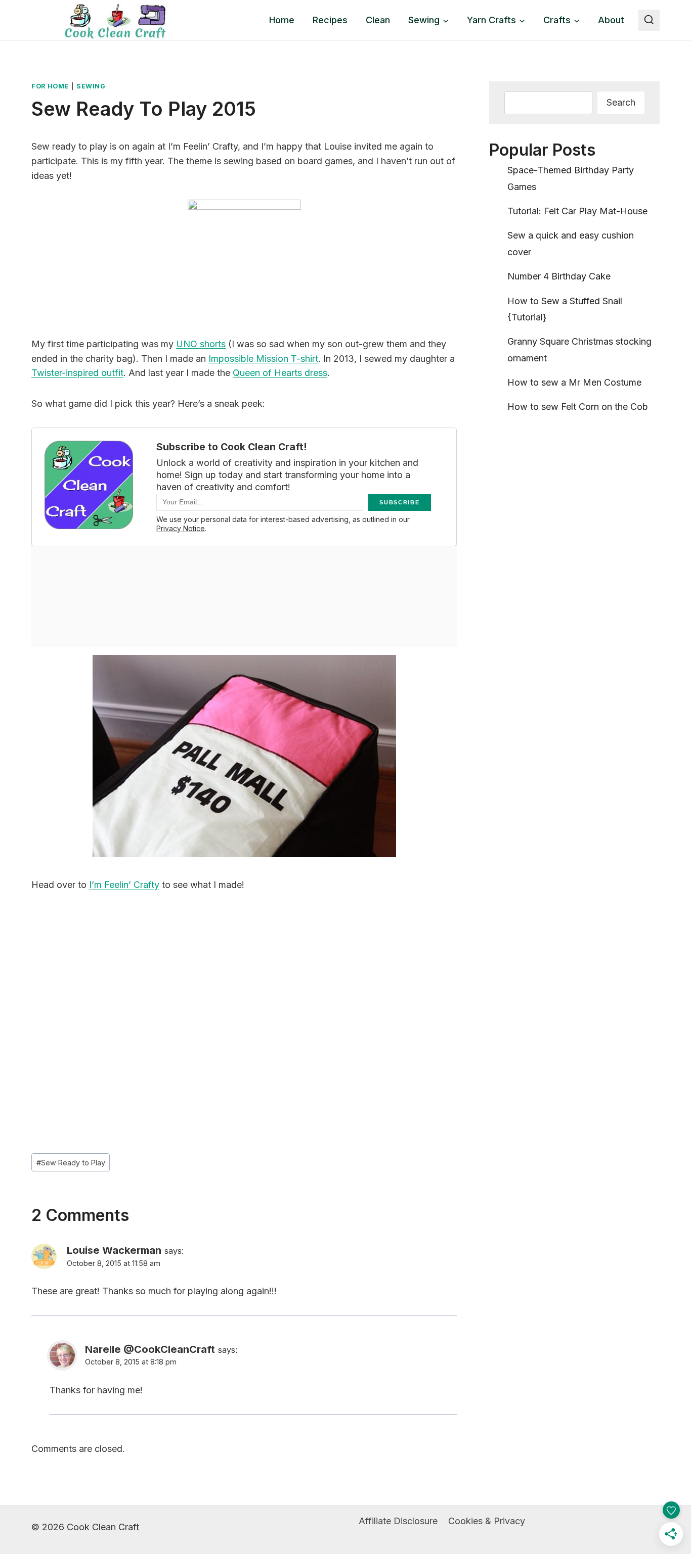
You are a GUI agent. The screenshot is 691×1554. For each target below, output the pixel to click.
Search (621, 102)
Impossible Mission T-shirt (263, 358)
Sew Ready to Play (70, 1162)
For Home (50, 86)
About (611, 20)
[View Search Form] (649, 20)
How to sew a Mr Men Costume (574, 382)
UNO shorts (201, 344)
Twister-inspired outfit (77, 372)
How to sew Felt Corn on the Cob (577, 406)
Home (281, 20)
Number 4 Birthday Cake (559, 276)
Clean (378, 20)
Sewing (91, 86)
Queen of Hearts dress (280, 372)
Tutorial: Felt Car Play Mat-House (577, 211)
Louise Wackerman (114, 1250)
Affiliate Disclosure (398, 1521)
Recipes (330, 20)
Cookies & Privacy (486, 1521)
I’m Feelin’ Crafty (124, 884)
